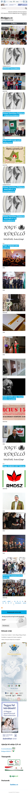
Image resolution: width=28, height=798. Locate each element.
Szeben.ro (14, 784)
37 (11, 603)
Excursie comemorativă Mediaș (12, 577)
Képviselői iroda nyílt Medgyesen (12, 141)
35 (5, 603)
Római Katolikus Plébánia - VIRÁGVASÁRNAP (13, 114)
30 (17, 601)
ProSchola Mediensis (6, 749)
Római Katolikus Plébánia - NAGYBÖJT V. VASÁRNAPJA (13, 189)
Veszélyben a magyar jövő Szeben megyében (11, 637)
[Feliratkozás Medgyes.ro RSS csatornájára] (1, 608)
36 (8, 603)
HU (23, 23)
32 (22, 601)
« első (4, 601)
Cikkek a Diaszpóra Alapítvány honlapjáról (10, 639)
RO (26, 23)
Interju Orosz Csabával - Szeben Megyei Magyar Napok (13, 635)
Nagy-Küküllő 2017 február (14, 466)
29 (14, 601)
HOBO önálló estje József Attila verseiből (13, 398)
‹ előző (8, 601)
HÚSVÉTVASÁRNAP (11, 68)
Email (4, 619)
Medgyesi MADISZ (6, 751)
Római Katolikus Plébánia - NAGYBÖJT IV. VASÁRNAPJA (13, 218)
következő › (18, 603)
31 (20, 601)
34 (3, 603)
